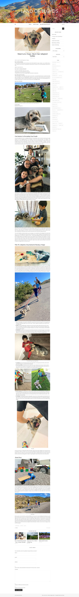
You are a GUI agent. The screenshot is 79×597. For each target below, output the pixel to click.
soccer (60, 123)
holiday (60, 98)
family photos (55, 81)
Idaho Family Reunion (43, 540)
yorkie (25, 525)
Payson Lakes (54, 34)
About (30, 24)
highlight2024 (55, 94)
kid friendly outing (56, 102)
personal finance (56, 113)
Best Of (31, 52)
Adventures (27, 52)
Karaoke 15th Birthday (55, 44)
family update (17, 525)
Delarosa (54, 75)
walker (54, 127)
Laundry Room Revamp (55, 40)
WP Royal (20, 595)
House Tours (35, 24)
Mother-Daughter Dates (45, 24)
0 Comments (48, 527)
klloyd (17, 527)
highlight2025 (55, 96)
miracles (54, 104)
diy (60, 75)
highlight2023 (55, 92)
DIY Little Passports (57, 77)
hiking (54, 98)
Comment (16, 569)
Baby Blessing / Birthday (56, 42)
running (54, 117)
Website (16, 561)
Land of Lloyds (39, 11)
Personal (38, 52)
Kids (35, 52)
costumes (60, 71)
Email (16, 557)
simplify (54, 123)
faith (54, 79)
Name (16, 552)
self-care (54, 119)
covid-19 (54, 73)
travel (61, 125)
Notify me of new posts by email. (20, 587)
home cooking (55, 100)
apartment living (56, 62)
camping (54, 71)
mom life (21, 525)
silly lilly (55, 121)
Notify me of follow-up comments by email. (21, 584)
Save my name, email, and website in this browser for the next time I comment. (27, 567)
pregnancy (55, 115)
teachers (54, 125)
